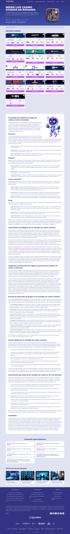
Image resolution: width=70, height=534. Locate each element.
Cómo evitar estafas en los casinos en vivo (15, 496)
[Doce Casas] (34, 524)
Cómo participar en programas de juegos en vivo (14, 501)
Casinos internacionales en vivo (37, 501)
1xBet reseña (15, 46)
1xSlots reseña (34, 46)
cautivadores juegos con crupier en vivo (21, 299)
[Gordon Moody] (41, 524)
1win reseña (55, 46)
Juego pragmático (11, 181)
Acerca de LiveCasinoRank (58, 492)
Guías (58, 1)
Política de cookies (19, 532)
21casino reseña (15, 63)
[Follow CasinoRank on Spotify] (61, 513)
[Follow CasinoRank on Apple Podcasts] (63, 513)
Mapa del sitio (51, 532)
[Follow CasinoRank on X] (56, 513)
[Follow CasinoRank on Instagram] (53, 513)
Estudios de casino (50, 1)
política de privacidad (36, 532)
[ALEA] (26, 524)
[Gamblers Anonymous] (49, 524)
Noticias (62, 1)
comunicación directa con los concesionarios (30, 248)
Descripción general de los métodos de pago (36, 497)
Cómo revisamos (57, 494)
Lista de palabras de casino (37, 492)
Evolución (18, 136)
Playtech (10, 160)
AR (6, 513)
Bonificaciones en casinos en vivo (37, 494)
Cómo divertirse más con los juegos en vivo (15, 494)
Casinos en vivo (30, 1)
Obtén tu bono (15, 45)
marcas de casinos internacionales (29, 364)
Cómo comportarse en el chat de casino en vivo (15, 498)
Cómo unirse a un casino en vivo (15, 492)
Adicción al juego (37, 499)
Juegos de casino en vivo (40, 1)
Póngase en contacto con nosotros (56, 499)
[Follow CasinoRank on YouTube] (58, 513)
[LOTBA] (17, 524)
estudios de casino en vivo (40, 271)
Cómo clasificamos (57, 496)
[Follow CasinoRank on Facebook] (51, 513)
